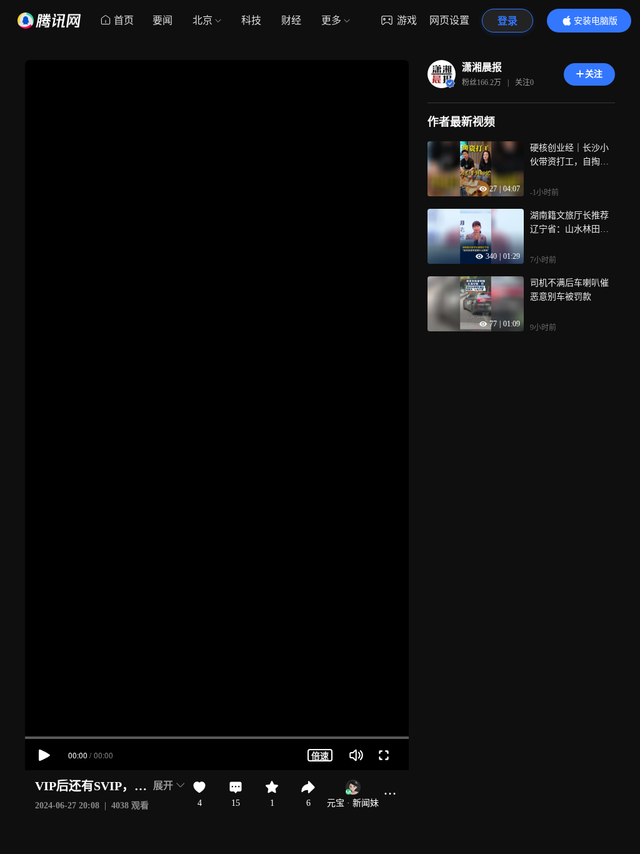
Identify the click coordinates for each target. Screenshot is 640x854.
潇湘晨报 (482, 67)
